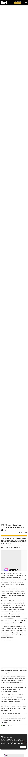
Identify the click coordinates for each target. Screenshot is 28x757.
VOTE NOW (18, 3)
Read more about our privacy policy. (12, 744)
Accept (22, 747)
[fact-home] (4, 2)
